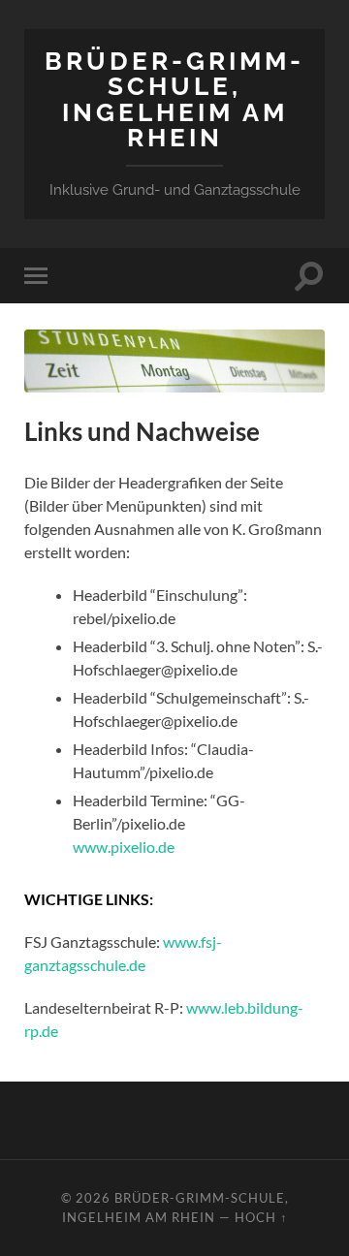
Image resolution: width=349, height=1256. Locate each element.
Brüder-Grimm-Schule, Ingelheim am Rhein (174, 99)
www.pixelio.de (123, 846)
